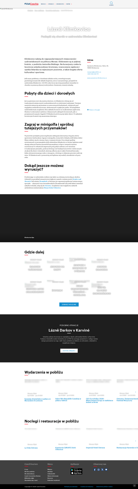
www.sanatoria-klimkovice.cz (97, 78)
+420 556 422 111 (93, 74)
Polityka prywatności (71, 486)
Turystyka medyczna (52, 10)
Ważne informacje (53, 476)
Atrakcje (51, 4)
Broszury (50, 478)
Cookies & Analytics (86, 486)
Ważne (68, 4)
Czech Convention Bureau (32, 476)
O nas (26, 469)
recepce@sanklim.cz (94, 72)
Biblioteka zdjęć (29, 478)
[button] (111, 4)
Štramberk (44, 181)
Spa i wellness (39, 10)
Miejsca (43, 4)
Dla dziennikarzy (29, 473)
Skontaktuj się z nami (31, 480)
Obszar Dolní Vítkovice (52, 188)
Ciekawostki (60, 4)
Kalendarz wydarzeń (54, 480)
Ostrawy (48, 186)
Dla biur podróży (29, 471)
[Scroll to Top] (134, 485)
